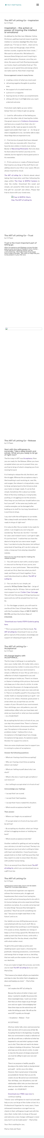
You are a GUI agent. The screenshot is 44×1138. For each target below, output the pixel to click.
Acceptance (12, 247)
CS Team (10, 23)
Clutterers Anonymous (29, 121)
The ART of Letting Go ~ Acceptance (16, 647)
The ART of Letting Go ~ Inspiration (21, 20)
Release (23, 247)
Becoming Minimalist (20, 149)
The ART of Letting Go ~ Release (20, 440)
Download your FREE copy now (20, 1094)
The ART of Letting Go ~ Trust (18, 235)
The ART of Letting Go (15, 878)
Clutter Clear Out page (29, 592)
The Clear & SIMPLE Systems (26, 181)
